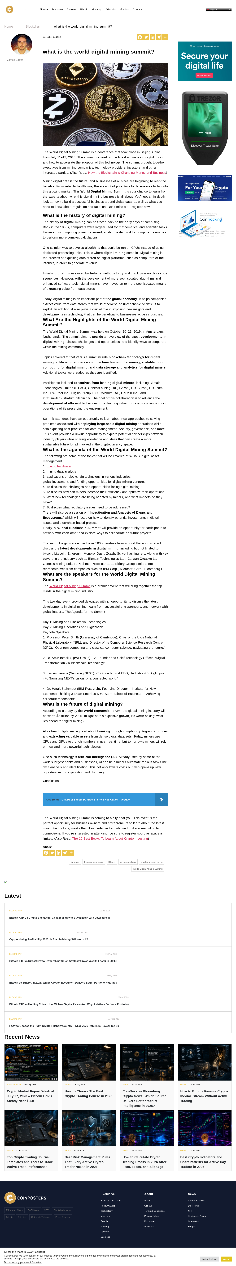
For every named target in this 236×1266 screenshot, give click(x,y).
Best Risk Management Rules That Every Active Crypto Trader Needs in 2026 (87, 1162)
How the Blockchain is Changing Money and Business (127, 172)
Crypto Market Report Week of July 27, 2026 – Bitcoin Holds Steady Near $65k (30, 1096)
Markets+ (57, 9)
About (147, 1200)
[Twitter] (146, 37)
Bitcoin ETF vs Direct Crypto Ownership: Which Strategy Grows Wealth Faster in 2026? (63, 961)
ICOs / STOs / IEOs (111, 1200)
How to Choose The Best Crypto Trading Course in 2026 (88, 1094)
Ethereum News (14, 1210)
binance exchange (93, 862)
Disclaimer (149, 1221)
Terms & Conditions (154, 1211)
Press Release (63, 1217)
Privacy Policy (151, 1216)
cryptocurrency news (151, 862)
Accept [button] (226, 1259)
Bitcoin (84, 9)
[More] (165, 37)
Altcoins (71, 9)
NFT (46, 1210)
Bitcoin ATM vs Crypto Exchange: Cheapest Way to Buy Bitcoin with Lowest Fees (59, 917)
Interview (105, 1216)
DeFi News (33, 1210)
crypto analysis (128, 862)
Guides (124, 9)
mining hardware (59, 466)
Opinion (105, 1231)
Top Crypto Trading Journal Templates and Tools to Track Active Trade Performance (30, 1162)
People (104, 1221)
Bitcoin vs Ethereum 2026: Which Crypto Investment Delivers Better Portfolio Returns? (63, 982)
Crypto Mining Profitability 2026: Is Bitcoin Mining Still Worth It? (48, 939)
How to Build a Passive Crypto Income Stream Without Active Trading (204, 1096)
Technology (107, 1211)
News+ (44, 9)
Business (105, 1237)
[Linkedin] (152, 37)
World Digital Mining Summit (69, 586)
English (213, 9)
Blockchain (33, 26)
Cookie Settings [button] (209, 1259)
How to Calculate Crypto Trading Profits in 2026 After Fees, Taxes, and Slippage (144, 1162)
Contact (137, 9)
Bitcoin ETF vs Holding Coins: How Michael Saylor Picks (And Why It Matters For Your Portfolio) (69, 1004)
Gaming (96, 9)
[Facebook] (140, 37)
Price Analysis (108, 1205)
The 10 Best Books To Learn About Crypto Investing (110, 838)
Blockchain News (62, 1210)
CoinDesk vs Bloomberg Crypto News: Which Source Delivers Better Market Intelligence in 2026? (144, 1098)
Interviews (193, 1221)
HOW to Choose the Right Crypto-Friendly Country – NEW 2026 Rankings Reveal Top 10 (64, 1026)
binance (75, 862)
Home (8, 26)
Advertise (111, 9)
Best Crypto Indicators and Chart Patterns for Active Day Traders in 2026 (203, 1162)
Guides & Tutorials (40, 1217)
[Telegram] (159, 37)
